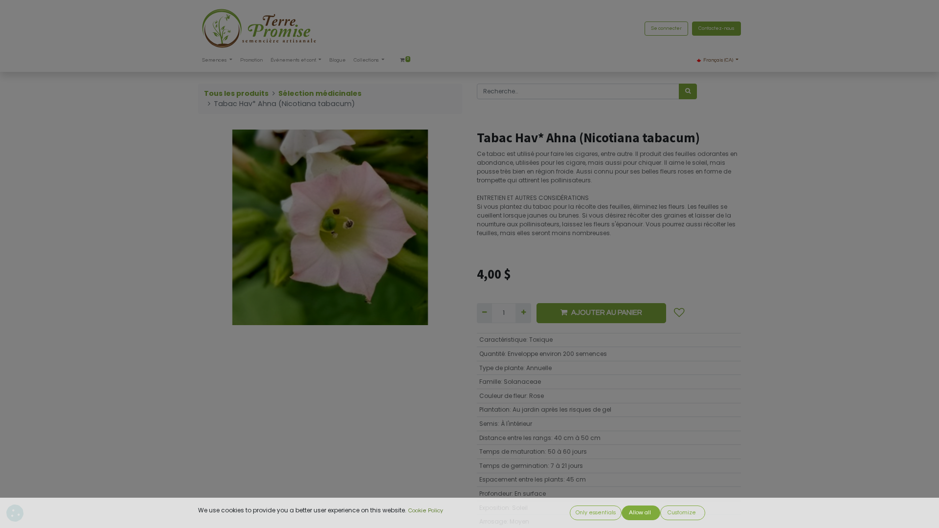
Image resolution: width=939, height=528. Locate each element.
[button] (679, 313)
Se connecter (666, 28)
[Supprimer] (484, 313)
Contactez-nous (716, 28)
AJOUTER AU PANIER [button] (606, 312)
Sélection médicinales (319, 93)
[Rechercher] (688, 91)
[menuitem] (251, 60)
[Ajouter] (523, 313)
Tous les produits (236, 93)
